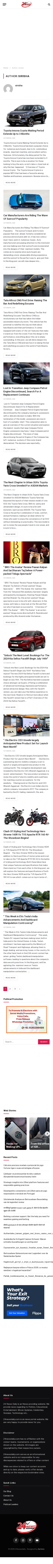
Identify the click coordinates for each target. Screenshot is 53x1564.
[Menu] (4, 4)
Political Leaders (10, 1504)
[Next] (47, 1133)
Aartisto (41, 1549)
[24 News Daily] (26, 4)
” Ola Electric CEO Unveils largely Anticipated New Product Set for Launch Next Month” (25, 743)
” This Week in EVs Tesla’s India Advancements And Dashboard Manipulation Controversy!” (20, 919)
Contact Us (8, 1496)
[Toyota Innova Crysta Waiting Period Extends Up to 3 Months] (26, 116)
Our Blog (7, 1491)
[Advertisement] (26, 37)
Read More (10, 183)
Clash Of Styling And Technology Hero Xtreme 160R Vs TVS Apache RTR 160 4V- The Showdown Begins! (26, 834)
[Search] (48, 4)
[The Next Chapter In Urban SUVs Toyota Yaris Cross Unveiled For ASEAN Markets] (26, 468)
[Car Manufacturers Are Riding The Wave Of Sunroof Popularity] (26, 201)
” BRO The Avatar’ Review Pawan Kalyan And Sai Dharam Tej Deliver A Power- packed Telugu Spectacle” (25, 570)
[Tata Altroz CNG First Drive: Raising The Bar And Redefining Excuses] (26, 286)
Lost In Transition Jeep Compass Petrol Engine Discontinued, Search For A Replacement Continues (25, 391)
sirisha (18, 85)
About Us (7, 1500)
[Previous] (6, 1133)
